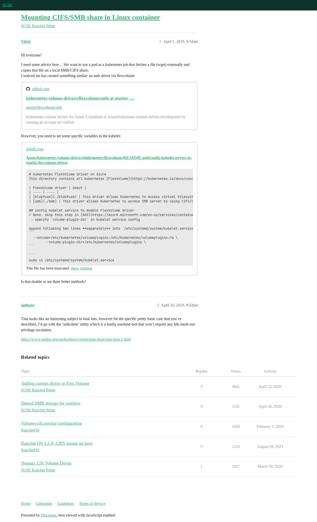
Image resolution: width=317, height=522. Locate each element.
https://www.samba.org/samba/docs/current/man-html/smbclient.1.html (76, 339)
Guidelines (65, 503)
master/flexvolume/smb (44, 107)
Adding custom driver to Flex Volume (55, 383)
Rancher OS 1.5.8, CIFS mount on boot (57, 443)
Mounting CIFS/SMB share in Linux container (90, 17)
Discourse (48, 515)
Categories (44, 503)
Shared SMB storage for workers (50, 403)
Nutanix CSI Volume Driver (46, 463)
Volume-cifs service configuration (51, 423)
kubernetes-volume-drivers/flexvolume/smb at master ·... (80, 98)
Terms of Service (92, 503)
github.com (41, 89)
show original (81, 268)
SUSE (7, 5)
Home (26, 503)
